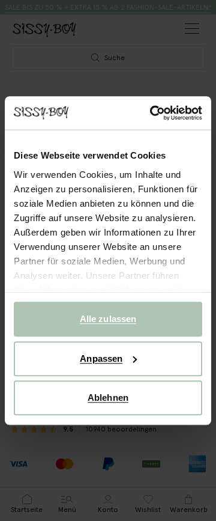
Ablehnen (108, 397)
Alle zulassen (108, 319)
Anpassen (101, 358)
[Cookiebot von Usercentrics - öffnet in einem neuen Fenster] (152, 113)
